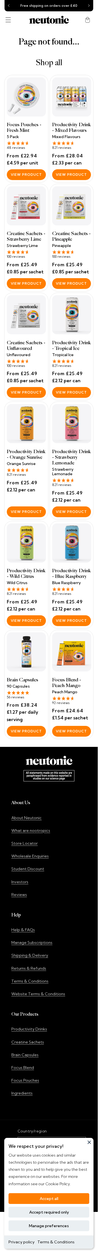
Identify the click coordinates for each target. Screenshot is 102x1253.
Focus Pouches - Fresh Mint (24, 127)
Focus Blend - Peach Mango (66, 682)
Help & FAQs (23, 929)
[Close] (89, 1142)
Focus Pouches (25, 1080)
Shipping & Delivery (29, 955)
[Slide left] (9, 5)
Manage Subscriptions (31, 942)
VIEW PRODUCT (26, 174)
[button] (8, 20)
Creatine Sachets (27, 1042)
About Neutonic (26, 817)
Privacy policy (21, 1241)
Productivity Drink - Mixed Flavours (71, 127)
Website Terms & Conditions (38, 993)
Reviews (19, 894)
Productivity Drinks (29, 1029)
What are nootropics (30, 830)
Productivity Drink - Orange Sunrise (26, 454)
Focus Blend (22, 1067)
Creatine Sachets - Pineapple (71, 236)
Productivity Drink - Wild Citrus (26, 573)
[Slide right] (89, 5)
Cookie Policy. (57, 1183)
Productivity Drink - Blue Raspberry (71, 573)
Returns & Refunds (28, 968)
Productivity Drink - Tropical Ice (71, 345)
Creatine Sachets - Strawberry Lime (26, 236)
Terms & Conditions (56, 1241)
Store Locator (24, 843)
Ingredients (22, 1093)
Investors (19, 881)
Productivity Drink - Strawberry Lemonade (71, 457)
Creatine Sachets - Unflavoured (26, 345)
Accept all (49, 1198)
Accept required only (49, 1212)
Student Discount (27, 868)
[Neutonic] (49, 20)
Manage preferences (49, 1225)
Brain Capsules (22, 680)
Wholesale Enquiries (30, 856)
